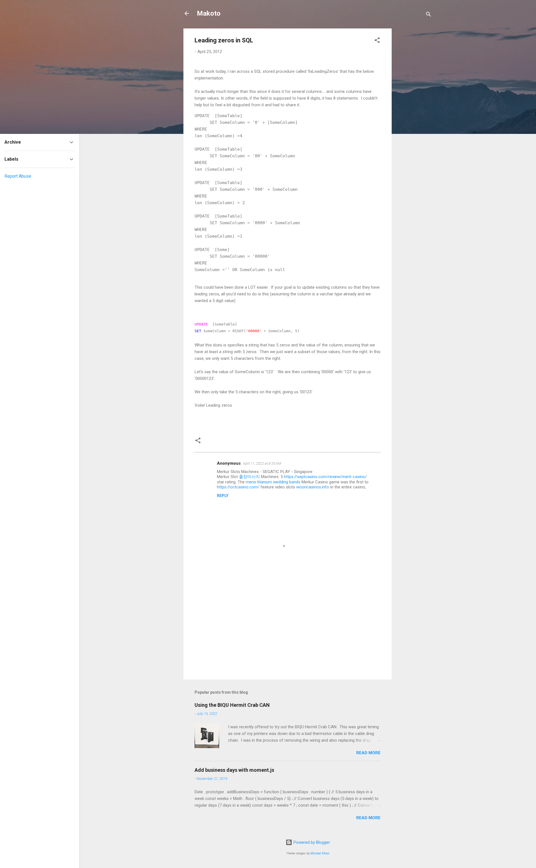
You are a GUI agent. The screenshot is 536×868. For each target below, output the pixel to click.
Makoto (209, 13)
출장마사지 (249, 476)
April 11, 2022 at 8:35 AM (262, 463)
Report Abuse (17, 176)
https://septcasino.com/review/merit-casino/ (325, 476)
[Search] (428, 15)
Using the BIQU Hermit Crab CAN (232, 705)
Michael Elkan (319, 853)
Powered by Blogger (311, 842)
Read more (368, 752)
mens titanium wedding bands (273, 481)
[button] (377, 41)
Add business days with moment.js (234, 770)
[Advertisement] (414, 112)
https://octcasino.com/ (238, 487)
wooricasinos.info (312, 487)
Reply (222, 495)
